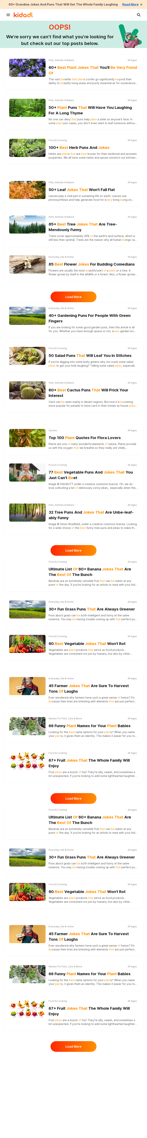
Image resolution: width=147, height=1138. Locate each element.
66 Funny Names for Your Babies (90, 726)
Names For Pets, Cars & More (65, 718)
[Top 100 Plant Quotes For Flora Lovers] (27, 438)
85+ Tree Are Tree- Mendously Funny (83, 227)
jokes (104, 487)
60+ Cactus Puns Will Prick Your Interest (88, 393)
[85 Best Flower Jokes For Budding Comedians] (27, 264)
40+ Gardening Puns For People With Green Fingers (90, 318)
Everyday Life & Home (61, 256)
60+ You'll (93, 70)
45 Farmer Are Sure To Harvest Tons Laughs (89, 688)
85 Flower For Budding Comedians (92, 264)
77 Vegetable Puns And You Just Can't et (91, 475)
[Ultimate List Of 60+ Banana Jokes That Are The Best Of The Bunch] (27, 569)
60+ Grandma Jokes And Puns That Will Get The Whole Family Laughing (63, 4)
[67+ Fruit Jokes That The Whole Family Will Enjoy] (27, 760)
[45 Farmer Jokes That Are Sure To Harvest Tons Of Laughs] (27, 686)
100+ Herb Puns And (79, 147)
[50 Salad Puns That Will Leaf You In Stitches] (27, 356)
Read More (130, 4)
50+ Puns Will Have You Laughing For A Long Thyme (90, 110)
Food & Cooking (58, 140)
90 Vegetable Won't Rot (87, 643)
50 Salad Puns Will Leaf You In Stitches (90, 355)
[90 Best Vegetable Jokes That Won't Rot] (27, 644)
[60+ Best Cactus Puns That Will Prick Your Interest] (27, 390)
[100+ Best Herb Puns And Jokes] (27, 148)
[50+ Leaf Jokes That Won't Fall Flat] (27, 190)
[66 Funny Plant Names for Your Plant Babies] (27, 726)
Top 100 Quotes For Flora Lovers (85, 437)
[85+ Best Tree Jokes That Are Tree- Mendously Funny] (27, 224)
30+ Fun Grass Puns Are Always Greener (92, 609)
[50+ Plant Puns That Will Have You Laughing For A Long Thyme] (27, 108)
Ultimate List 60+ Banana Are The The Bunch (90, 572)
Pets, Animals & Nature (61, 60)
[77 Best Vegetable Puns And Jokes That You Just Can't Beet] (27, 472)
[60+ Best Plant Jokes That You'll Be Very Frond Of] (27, 67)
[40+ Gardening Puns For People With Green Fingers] (27, 316)
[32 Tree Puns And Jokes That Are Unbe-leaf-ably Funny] (27, 513)
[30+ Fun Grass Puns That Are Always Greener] (27, 609)
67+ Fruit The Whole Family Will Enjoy (89, 763)
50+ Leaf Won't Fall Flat (82, 189)
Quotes (53, 430)
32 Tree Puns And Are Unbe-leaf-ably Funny (91, 515)
